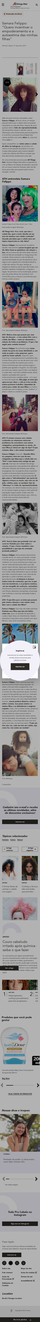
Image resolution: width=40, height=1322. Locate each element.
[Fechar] (34, 647)
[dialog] (20, 661)
